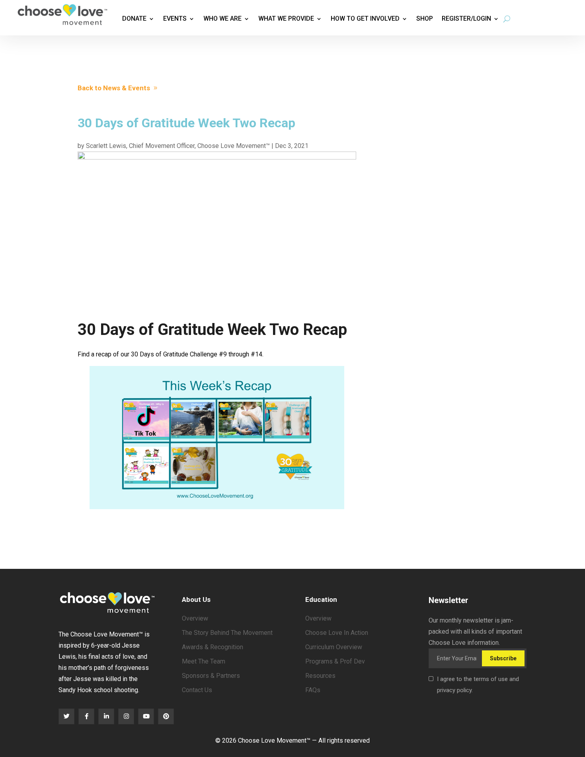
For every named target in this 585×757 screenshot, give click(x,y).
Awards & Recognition (212, 647)
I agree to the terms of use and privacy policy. (478, 684)
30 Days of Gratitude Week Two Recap (212, 329)
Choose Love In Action (336, 632)
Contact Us (197, 690)
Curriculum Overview (333, 647)
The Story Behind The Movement (227, 632)
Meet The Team (203, 661)
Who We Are (222, 18)
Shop (424, 18)
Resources (320, 675)
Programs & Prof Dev (335, 661)
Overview (195, 618)
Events (175, 18)
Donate (134, 18)
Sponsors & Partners (211, 675)
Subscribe (503, 658)
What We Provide (286, 18)
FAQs (312, 690)
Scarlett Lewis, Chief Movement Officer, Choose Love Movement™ (178, 146)
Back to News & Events (114, 88)
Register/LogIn (466, 18)
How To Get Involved (365, 18)
